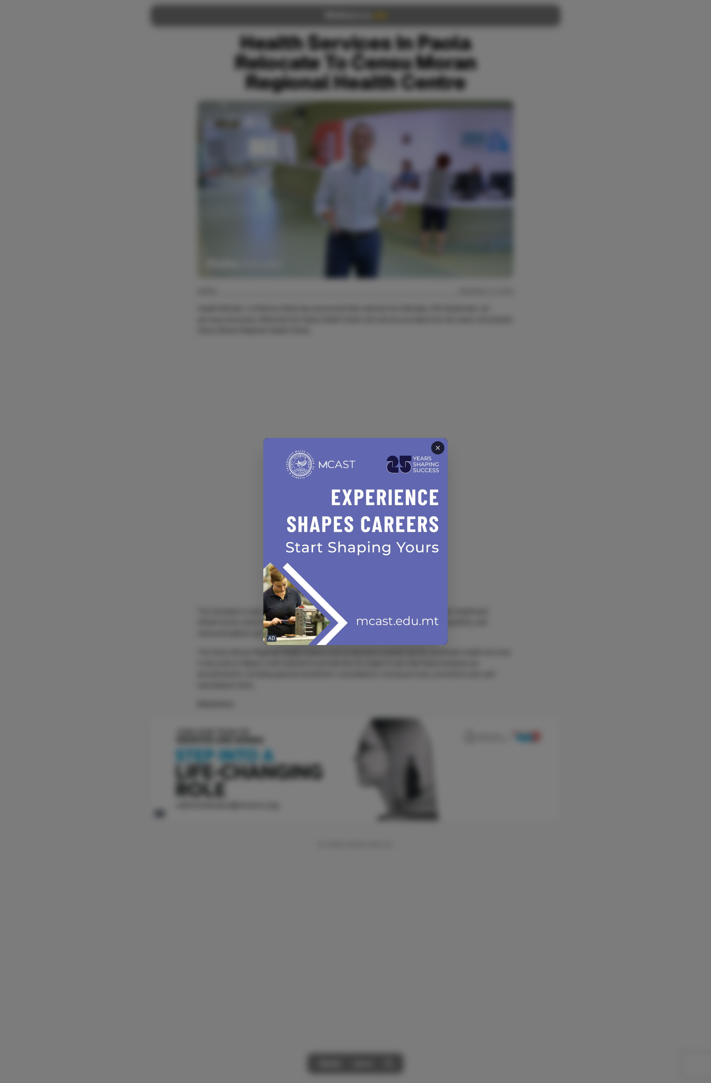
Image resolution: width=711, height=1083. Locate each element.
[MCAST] (355, 541)
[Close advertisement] (437, 447)
